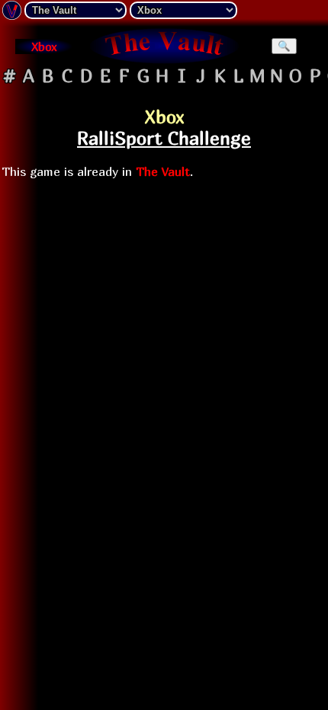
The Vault (163, 171)
